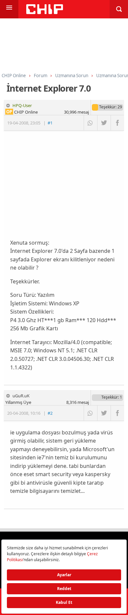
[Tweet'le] (104, 122)
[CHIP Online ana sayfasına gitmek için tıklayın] (44, 12)
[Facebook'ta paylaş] (117, 122)
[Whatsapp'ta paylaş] (90, 122)
